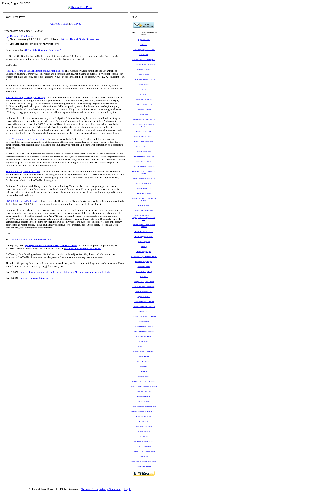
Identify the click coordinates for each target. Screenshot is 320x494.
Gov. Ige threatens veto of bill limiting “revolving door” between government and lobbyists (65, 272)
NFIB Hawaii (144, 356)
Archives (75, 23)
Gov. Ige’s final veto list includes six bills (30, 239)
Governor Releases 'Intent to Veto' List (39, 278)
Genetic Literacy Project (144, 104)
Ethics (65, 39)
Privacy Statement (110, 489)
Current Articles (59, 23)
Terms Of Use (89, 489)
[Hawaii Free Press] (80, 7)
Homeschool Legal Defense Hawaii (144, 257)
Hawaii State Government (85, 39)
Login (127, 489)
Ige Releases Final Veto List (22, 36)
